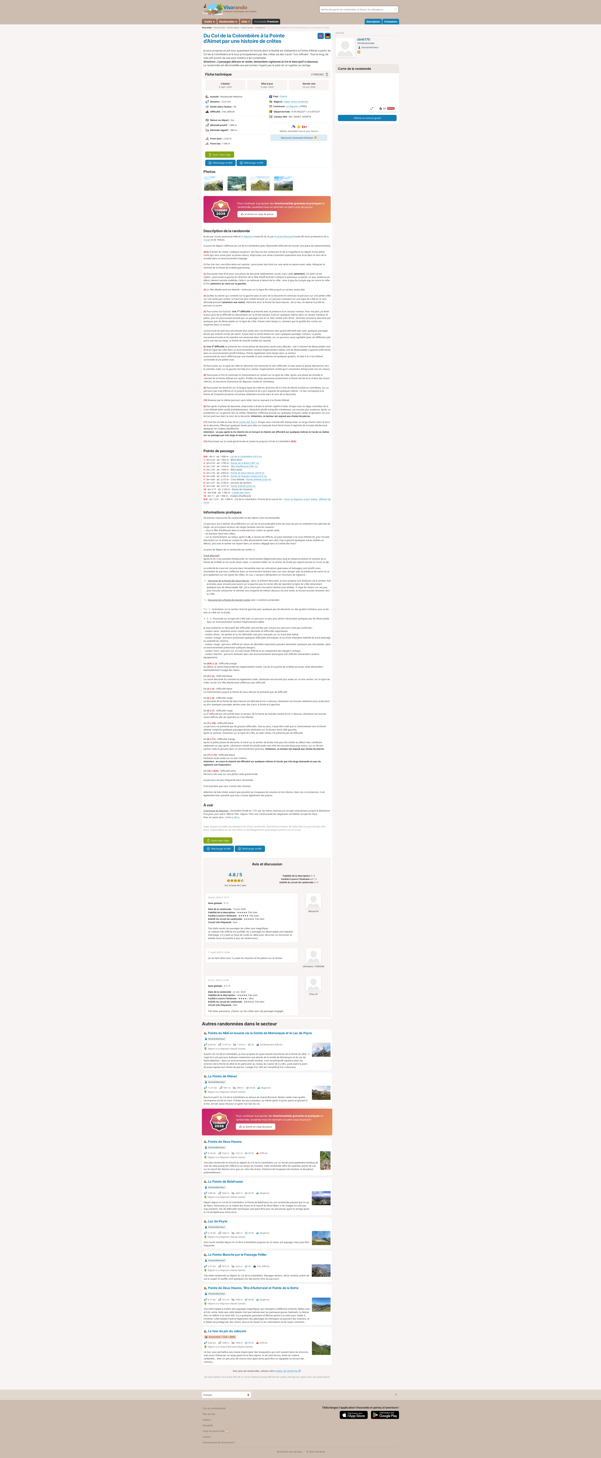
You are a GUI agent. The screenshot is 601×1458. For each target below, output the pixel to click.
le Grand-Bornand (284, 236)
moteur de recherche (286, 1370)
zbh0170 (363, 39)
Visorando (207, 27)
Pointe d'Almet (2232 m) (258, 479)
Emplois (207, 1419)
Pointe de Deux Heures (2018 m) (247, 472)
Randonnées (227, 21)
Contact (207, 1436)
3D (388, 108)
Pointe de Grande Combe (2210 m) (249, 476)
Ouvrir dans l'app (222, 154)
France (283, 96)
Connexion (390, 21)
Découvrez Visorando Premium (297, 137)
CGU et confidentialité (214, 1408)
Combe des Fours (248, 422)
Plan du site (209, 1413)
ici (254, 549)
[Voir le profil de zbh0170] (345, 48)
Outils (208, 21)
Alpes (287, 101)
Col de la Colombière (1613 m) (246, 456)
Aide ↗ (246, 21)
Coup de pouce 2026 (213, 1431)
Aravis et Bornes (299, 101)
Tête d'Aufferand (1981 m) (244, 466)
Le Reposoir (292, 106)
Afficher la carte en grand (367, 118)
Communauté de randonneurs (219, 1442)
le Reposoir (247, 236)
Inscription (373, 21)
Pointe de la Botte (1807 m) (245, 463)
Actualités (208, 1425)
